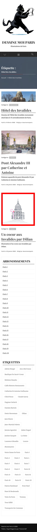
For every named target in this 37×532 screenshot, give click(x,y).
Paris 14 (5, 326)
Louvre (25, 441)
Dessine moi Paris (18, 42)
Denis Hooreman (11, 413)
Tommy (23, 497)
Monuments (13, 105)
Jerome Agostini (11, 430)
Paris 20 (6, 353)
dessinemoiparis (27, 122)
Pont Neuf (26, 486)
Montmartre (9, 447)
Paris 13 (5, 321)
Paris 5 (5, 285)
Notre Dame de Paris (12, 452)
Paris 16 (5, 335)
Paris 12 (6, 317)
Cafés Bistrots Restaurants (14, 386)
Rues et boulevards (12, 491)
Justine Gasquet (10, 436)
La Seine (24, 436)
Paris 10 (6, 308)
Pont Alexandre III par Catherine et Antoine (15, 168)
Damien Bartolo (11, 408)
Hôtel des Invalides (16, 110)
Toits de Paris (10, 497)
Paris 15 (5, 330)
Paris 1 (5, 267)
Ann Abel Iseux (25, 369)
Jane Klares (9, 419)
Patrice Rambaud (11, 486)
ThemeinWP (23, 529)
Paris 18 (5, 344)
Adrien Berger (10, 369)
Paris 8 (5, 299)
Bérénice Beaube (11, 380)
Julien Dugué (26, 430)
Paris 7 (5, 294)
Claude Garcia (23, 397)
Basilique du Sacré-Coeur (14, 374)
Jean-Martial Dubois (12, 425)
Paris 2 (5, 271)
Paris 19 (5, 349)
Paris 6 (5, 290)
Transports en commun (14, 508)
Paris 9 (5, 303)
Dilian (24, 413)
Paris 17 (5, 339)
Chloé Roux (9, 397)
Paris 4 (5, 281)
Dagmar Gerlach (11, 402)
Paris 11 (5, 312)
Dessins (12, 157)
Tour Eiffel (9, 502)
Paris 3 (5, 276)
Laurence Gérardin (11, 441)
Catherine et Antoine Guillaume (16, 391)
